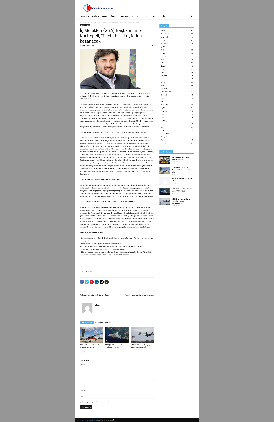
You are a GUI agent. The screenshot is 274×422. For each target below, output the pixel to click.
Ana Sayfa (83, 22)
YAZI (132, 16)
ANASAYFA (85, 16)
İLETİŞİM (162, 16)
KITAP (139, 16)
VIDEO (146, 16)
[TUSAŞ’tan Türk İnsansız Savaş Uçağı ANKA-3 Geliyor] (117, 335)
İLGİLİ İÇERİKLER (86, 323)
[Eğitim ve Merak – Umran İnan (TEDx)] (164, 181)
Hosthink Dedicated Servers (88, 420)
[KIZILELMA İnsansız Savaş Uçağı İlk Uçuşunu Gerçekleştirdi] (142, 335)
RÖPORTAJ (114, 16)
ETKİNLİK (95, 16)
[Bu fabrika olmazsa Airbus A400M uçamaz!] (164, 160)
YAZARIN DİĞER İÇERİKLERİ (104, 323)
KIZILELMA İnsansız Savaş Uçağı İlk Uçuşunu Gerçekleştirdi (181, 201)
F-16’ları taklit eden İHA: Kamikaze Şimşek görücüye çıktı (181, 170)
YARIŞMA (124, 16)
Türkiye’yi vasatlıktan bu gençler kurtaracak (139, 295)
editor (84, 45)
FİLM (154, 16)
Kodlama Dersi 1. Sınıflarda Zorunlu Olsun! (94, 295)
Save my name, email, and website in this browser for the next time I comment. (109, 402)
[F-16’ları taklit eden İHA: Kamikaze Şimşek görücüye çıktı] (91, 335)
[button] (191, 16)
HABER (104, 16)
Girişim (90, 22)
